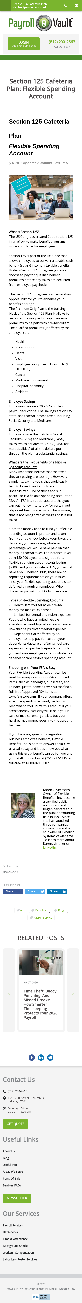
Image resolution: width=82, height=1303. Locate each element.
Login (23, 43)
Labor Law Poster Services (20, 1259)
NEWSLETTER (17, 1198)
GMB (50, 1057)
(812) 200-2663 (62, 41)
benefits (40, 910)
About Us (9, 1151)
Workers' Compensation (18, 1252)
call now (65, 5)
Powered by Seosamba (41, 1289)
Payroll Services (13, 1225)
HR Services (10, 1232)
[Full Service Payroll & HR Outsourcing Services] (41, 23)
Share (9, 891)
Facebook (32, 1057)
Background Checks (15, 1245)
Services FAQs (12, 1185)
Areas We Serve (13, 1171)
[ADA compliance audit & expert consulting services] (41, 1296)
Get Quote (15, 1124)
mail (76, 5)
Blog (61, 910)
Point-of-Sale (11, 1178)
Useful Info (10, 1164)
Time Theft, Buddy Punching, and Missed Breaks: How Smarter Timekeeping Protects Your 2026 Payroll (41, 1004)
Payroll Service (42, 917)
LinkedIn (49, 847)
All (21, 910)
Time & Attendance (15, 1239)
